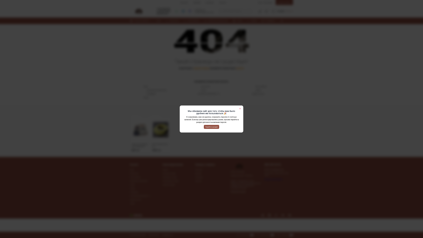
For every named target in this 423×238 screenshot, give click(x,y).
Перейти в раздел (211, 127)
